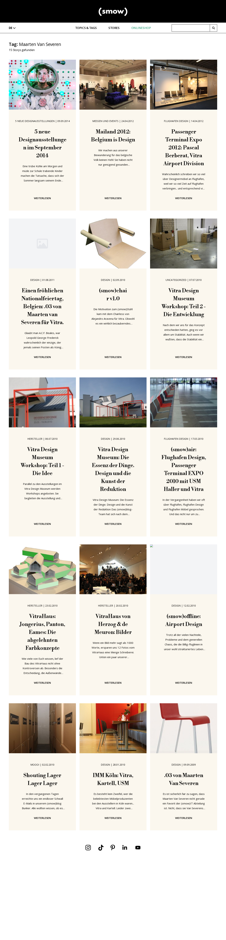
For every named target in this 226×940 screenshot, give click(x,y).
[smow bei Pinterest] (113, 847)
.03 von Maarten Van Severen (183, 779)
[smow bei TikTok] (100, 848)
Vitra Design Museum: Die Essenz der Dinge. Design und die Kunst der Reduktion (113, 469)
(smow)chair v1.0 (113, 294)
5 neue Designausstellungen (35, 121)
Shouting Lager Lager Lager (42, 779)
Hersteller (34, 438)
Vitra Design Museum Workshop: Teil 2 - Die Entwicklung (184, 302)
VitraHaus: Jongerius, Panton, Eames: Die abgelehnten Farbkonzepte (42, 632)
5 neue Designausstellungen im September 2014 (42, 144)
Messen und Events (105, 121)
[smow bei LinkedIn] (124, 847)
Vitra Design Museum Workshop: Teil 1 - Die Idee (42, 461)
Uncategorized (176, 280)
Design (34, 280)
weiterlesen (42, 198)
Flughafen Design (176, 121)
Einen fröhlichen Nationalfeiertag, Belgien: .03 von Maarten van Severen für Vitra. (42, 306)
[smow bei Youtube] (138, 847)
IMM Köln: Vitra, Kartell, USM (113, 779)
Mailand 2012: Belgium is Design (113, 136)
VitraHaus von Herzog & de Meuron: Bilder (113, 624)
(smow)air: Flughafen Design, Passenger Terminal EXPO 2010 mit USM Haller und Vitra (183, 469)
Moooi (34, 764)
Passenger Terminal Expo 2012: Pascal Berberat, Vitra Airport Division (183, 148)
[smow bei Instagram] (88, 847)
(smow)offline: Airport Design (183, 620)
